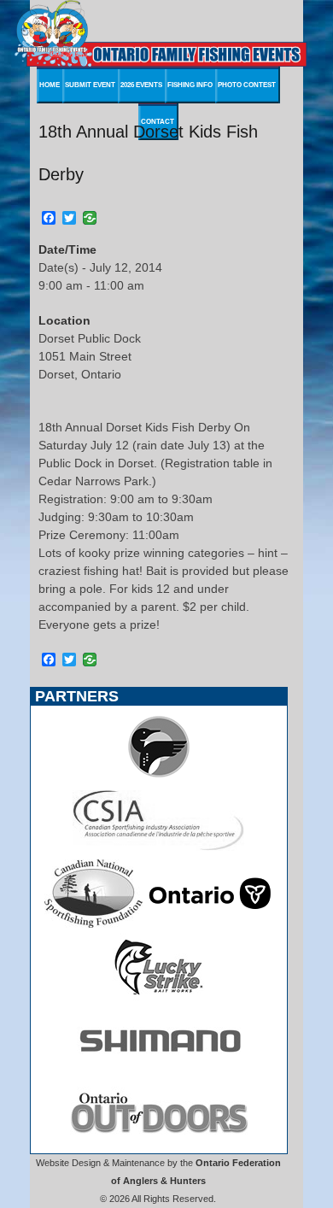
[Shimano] (159, 1070)
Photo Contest (247, 85)
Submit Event (90, 85)
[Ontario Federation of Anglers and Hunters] (159, 776)
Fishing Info (190, 85)
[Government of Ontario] (210, 923)
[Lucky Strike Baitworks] (159, 997)
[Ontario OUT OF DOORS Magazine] (159, 1144)
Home (49, 85)
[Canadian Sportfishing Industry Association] (159, 850)
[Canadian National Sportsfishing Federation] (93, 923)
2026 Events (141, 85)
